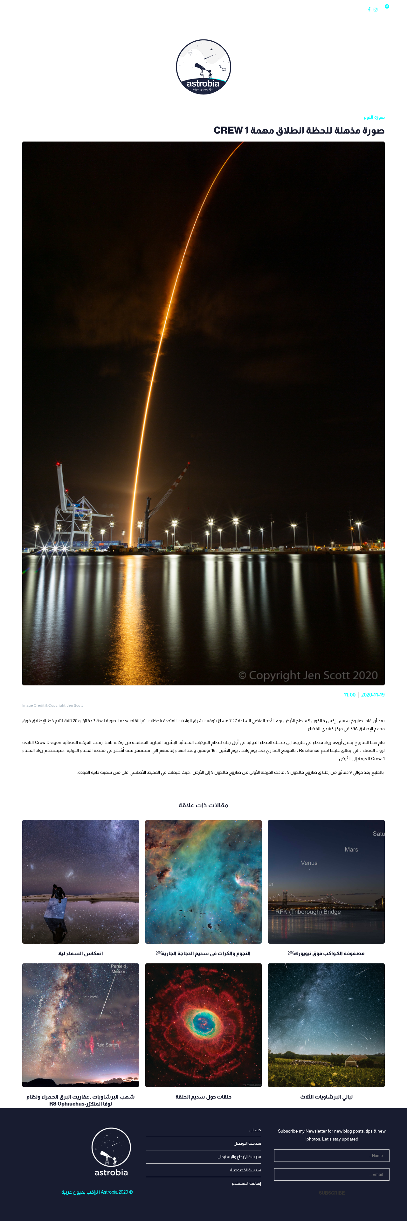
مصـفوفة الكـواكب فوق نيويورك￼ (326, 953)
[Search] (394, 9)
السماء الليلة (95, 9)
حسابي (255, 1129)
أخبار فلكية (63, 9)
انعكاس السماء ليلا (80, 953)
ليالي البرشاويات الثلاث (326, 1097)
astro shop (250, 9)
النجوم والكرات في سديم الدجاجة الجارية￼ (203, 953)
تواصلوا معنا (218, 9)
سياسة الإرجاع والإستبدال (239, 1156)
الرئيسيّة (13, 9)
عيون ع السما (129, 9)
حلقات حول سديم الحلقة (203, 1097)
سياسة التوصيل (247, 1143)
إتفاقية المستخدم (246, 1183)
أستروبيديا (161, 9)
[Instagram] (375, 9)
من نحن (35, 9)
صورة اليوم (191, 9)
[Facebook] (369, 9)
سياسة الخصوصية (245, 1170)
